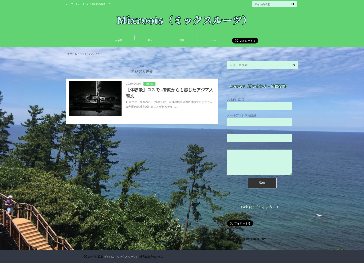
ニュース (213, 40)
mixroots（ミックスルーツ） (121, 256)
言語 (182, 40)
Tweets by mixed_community (246, 239)
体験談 (118, 40)
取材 (150, 40)
